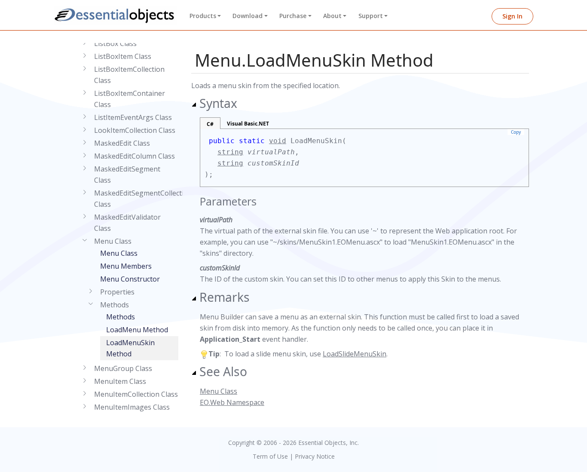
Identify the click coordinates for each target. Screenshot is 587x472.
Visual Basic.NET (248, 123)
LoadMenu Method (137, 329)
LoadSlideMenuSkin (354, 354)
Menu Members (126, 266)
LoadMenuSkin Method (130, 348)
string (230, 152)
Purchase (292, 16)
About (332, 16)
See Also (223, 371)
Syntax (218, 103)
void (277, 141)
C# (210, 124)
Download (247, 16)
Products (203, 16)
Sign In (512, 16)
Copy (516, 132)
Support (370, 16)
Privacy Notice (315, 456)
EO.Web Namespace (232, 402)
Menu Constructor (130, 279)
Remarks (224, 297)
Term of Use (270, 456)
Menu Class (119, 253)
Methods (120, 317)
